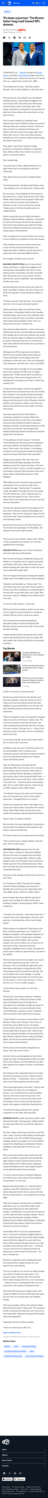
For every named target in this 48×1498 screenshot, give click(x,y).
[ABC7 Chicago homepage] (8, 3)
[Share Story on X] (9, 38)
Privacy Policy (6, 1487)
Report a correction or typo (12, 1332)
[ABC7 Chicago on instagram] (15, 1473)
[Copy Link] (30, 38)
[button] (3, 3)
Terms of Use (24, 1489)
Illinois (22, 72)
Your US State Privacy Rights (10, 1489)
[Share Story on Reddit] (14, 38)
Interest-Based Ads (35, 1489)
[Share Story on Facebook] (4, 38)
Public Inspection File (8, 1491)
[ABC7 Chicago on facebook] (4, 1473)
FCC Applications (21, 1491)
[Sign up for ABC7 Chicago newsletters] (20, 1473)
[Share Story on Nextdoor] (19, 38)
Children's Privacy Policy (33, 1487)
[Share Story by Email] (25, 38)
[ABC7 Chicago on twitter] (9, 1473)
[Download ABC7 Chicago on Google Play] (19, 1479)
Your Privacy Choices (18, 1487)
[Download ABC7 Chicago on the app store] (7, 1479)
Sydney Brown (24, 75)
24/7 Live (16, 3)
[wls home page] (5, 1441)
